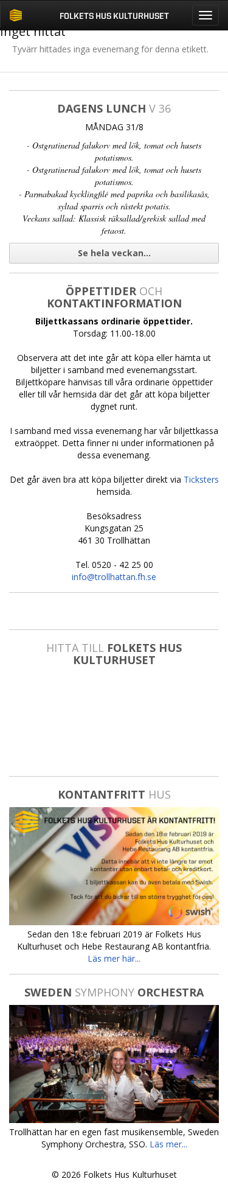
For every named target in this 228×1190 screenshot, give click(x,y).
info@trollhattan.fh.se (114, 577)
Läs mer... (168, 1144)
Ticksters (201, 479)
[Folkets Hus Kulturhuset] (15, 15)
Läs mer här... (114, 958)
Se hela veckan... (114, 253)
